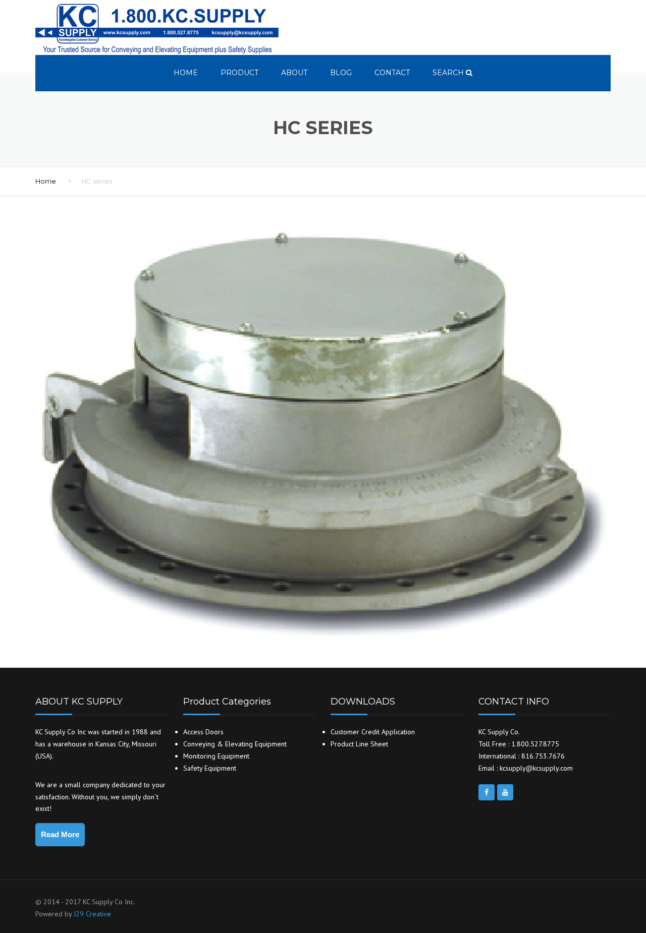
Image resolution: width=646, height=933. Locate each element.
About (294, 72)
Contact (392, 72)
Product (239, 72)
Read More (60, 834)
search (449, 72)
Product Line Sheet (359, 743)
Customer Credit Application (373, 731)
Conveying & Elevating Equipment (235, 743)
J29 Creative (92, 913)
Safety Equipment (209, 768)
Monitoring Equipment (216, 756)
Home (186, 72)
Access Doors (203, 731)
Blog (341, 72)
